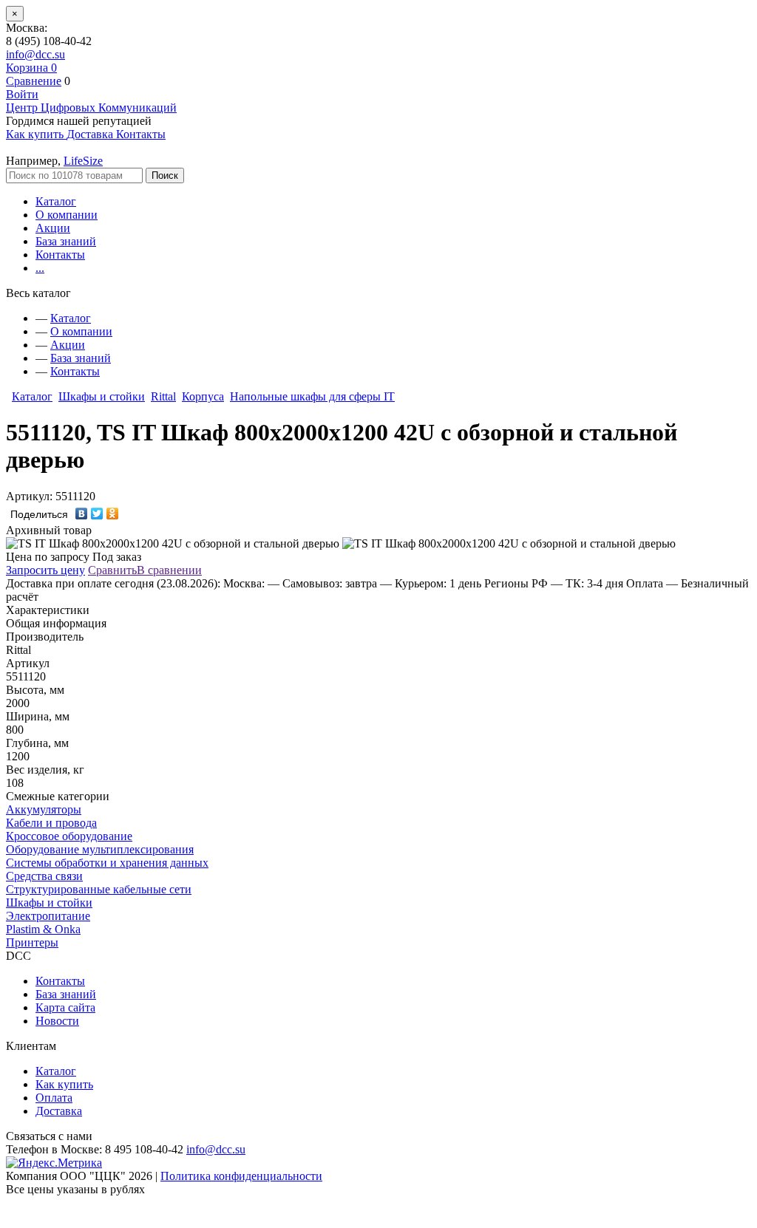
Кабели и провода (51, 822)
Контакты (60, 254)
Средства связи (44, 876)
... (39, 268)
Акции (52, 228)
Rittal (163, 396)
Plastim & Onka (43, 929)
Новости (57, 1020)
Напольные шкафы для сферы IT (312, 396)
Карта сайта (65, 1007)
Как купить (64, 1084)
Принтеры (32, 942)
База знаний (65, 241)
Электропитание (48, 916)
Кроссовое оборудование (69, 836)
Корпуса (203, 396)
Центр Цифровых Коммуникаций (91, 107)
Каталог (55, 201)
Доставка (58, 1111)
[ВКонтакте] (81, 513)
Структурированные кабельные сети (98, 889)
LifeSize (83, 160)
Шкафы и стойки (101, 396)
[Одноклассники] (112, 513)
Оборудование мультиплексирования (100, 849)
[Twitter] (97, 513)
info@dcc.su (35, 54)
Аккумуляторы (43, 809)
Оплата (53, 1097)
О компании (66, 214)
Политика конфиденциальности (241, 1176)
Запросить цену (45, 570)
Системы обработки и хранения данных (107, 862)
